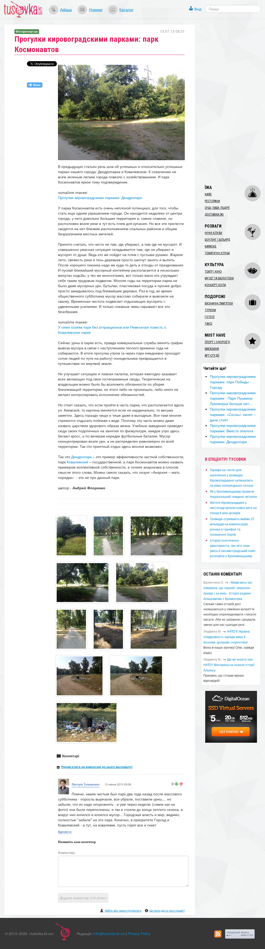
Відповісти (64, 832)
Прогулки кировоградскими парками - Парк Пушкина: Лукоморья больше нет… (233, 398)
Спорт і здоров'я (217, 342)
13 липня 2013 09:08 (118, 784)
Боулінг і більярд (217, 240)
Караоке (210, 246)
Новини (95, 9)
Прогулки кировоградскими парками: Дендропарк (100, 197)
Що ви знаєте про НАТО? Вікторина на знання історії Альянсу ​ (228, 664)
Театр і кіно (213, 271)
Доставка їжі (214, 214)
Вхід (197, 8)
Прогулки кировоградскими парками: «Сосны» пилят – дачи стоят (233, 414)
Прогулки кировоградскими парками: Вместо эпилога (233, 428)
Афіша (66, 9)
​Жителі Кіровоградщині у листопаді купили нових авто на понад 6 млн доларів (233, 507)
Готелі (210, 317)
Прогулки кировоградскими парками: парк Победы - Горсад (233, 382)
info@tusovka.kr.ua (109, 933)
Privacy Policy (139, 933)
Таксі (208, 323)
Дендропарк (82, 456)
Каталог (126, 9)
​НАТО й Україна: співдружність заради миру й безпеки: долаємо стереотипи (226, 636)
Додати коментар (83, 897)
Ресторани (212, 201)
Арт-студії (212, 355)
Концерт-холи (215, 285)
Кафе (208, 194)
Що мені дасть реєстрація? (167, 910)
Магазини (212, 349)
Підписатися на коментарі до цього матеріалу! (96, 766)
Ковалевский (78, 461)
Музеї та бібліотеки (219, 278)
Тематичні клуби (217, 253)
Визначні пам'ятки (219, 303)
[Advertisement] (233, 102)
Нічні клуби (213, 233)
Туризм (210, 310)
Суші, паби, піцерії (217, 208)
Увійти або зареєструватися (123, 910)
